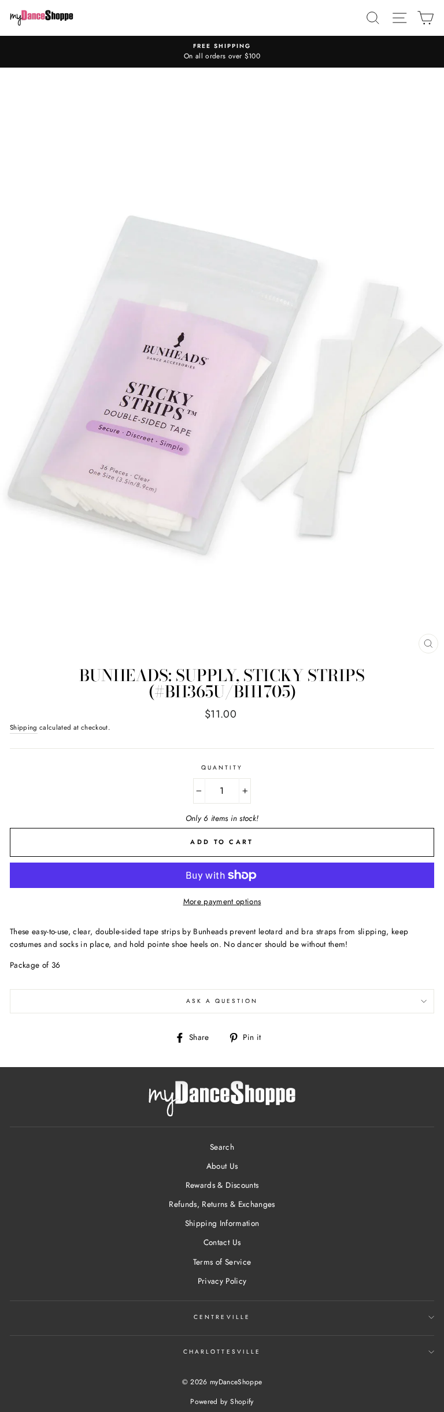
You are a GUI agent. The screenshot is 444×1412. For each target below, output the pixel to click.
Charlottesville (222, 1351)
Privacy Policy (222, 1281)
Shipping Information (222, 1223)
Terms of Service (222, 1262)
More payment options (222, 901)
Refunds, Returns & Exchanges (222, 1204)
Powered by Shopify (221, 1401)
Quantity (222, 767)
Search (222, 1147)
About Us (222, 1166)
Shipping (24, 727)
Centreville (222, 1317)
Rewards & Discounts (222, 1185)
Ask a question (222, 1001)
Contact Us (222, 1242)
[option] (222, 52)
